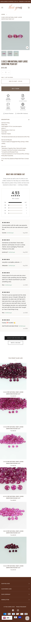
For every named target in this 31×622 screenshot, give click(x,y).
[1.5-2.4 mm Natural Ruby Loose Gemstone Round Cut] (13, 550)
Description (5, 119)
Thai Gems (8, 606)
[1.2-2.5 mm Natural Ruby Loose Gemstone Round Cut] (13, 376)
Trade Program (21, 606)
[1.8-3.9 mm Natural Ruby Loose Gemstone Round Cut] (13, 515)
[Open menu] (4, 7)
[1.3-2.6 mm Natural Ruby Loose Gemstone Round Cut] (13, 411)
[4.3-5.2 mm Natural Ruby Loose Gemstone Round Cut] (13, 480)
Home (3, 14)
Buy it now (15, 88)
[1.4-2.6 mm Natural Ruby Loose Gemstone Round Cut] (13, 445)
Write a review (15, 342)
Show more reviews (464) (15, 338)
